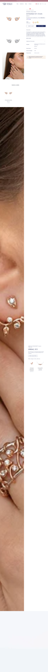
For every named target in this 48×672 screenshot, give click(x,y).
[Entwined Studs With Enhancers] (31, 363)
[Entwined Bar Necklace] (40, 363)
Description (28, 29)
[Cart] (45, 4)
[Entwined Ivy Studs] (8, 93)
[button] (17, 4)
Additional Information (30, 41)
